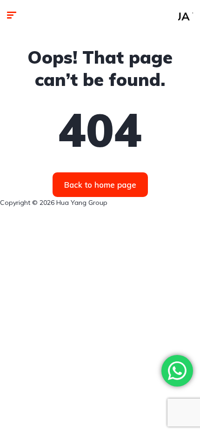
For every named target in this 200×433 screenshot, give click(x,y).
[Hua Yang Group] (185, 16)
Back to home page (100, 185)
